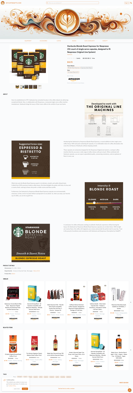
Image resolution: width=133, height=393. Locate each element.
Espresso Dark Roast (86, 68)
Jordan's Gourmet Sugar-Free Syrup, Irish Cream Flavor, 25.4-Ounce (76, 354)
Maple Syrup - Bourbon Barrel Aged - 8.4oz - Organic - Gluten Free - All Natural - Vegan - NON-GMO (119, 355)
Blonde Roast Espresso (74, 68)
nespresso (52, 376)
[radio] (68, 58)
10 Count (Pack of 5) (73, 72)
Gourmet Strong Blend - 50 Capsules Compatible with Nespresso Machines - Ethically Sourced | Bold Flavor (34, 306)
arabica (25, 376)
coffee (41, 376)
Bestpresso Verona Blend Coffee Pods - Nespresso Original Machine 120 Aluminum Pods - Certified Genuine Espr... (13, 306)
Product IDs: (10, 273)
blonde (30, 376)
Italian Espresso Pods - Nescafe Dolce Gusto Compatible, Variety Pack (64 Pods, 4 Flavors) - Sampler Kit (55, 307)
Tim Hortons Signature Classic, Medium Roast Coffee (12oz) (34, 354)
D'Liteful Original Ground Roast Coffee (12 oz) (13, 355)
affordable (20, 376)
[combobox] (72, 3)
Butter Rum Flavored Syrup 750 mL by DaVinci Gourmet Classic (55, 354)
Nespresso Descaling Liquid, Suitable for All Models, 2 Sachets (119, 306)
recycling (62, 376)
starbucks (69, 376)
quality (57, 376)
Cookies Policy (12, 386)
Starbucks (69, 54)
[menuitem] (127, 3)
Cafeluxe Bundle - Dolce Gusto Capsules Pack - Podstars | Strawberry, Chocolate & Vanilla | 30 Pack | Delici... (97, 306)
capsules (35, 376)
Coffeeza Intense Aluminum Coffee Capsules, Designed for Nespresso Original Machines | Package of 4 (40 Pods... (76, 307)
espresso (46, 376)
